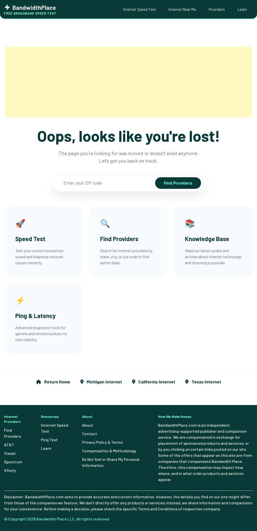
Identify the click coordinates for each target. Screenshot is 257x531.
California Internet (156, 381)
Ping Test (49, 439)
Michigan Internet (104, 381)
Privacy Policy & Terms (102, 442)
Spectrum (13, 461)
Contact (89, 433)
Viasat (10, 453)
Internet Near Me (182, 9)
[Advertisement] (128, 82)
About (87, 425)
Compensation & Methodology (109, 450)
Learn (242, 9)
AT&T (9, 444)
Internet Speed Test (139, 9)
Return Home (56, 381)
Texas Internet (205, 381)
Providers (217, 9)
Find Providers (178, 183)
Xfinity (10, 470)
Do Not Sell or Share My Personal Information (111, 462)
